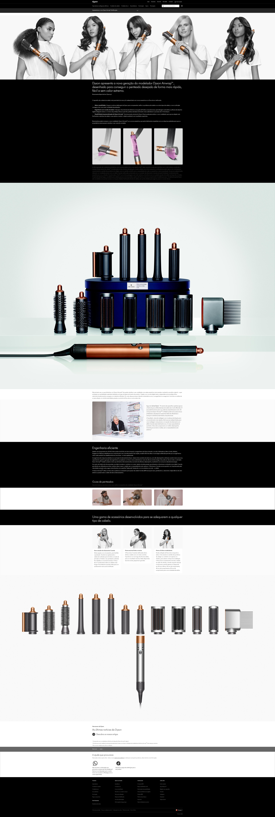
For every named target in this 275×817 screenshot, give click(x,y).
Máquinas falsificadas (119, 797)
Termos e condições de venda (106, 810)
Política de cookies (126, 810)
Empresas (153, 1)
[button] (137, 285)
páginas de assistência (119, 758)
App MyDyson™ (163, 786)
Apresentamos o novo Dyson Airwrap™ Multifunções (104, 10)
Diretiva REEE (140, 794)
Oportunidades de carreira (143, 802)
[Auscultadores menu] (137, 6)
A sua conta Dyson (119, 789)
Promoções (152, 6)
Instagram (162, 794)
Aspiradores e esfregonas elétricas (100, 6)
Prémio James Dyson (142, 797)
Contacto (171, 1)
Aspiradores (95, 784)
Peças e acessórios (96, 797)
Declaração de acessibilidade (144, 789)
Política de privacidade (96, 810)
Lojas (148, 1)
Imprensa (140, 799)
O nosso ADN (141, 784)
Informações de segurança (120, 802)
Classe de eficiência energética (144, 791)
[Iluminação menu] (144, 6)
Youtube (161, 791)
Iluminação (141, 6)
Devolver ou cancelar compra (121, 791)
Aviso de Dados (133, 810)
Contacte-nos (118, 786)
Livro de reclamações (119, 799)
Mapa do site (163, 799)
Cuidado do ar (124, 6)
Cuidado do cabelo (115, 6)
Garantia (159, 1)
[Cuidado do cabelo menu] (120, 6)
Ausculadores (95, 791)
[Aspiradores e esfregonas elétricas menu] (109, 6)
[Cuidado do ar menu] (129, 6)
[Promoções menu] (156, 6)
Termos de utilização (119, 794)
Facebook (162, 797)
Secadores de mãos (96, 804)
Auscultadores (133, 6)
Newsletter (165, 1)
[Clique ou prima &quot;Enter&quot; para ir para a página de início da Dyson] (95, 2)
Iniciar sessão (163, 784)
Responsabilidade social (143, 786)
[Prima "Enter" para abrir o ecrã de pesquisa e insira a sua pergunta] (170, 6)
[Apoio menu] (149, 6)
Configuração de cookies (117, 810)
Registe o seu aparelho (165, 789)
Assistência (117, 784)
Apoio (147, 6)
